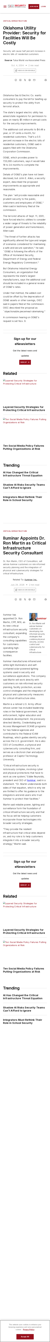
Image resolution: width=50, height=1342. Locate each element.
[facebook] (15, 80)
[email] (34, 80)
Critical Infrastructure (15, 21)
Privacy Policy (28, 1330)
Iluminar (31, 780)
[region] (25, 1331)
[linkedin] (20, 80)
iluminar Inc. (31, 579)
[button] (5, 6)
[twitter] (25, 80)
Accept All (25, 1337)
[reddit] (29, 80)
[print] (45, 80)
